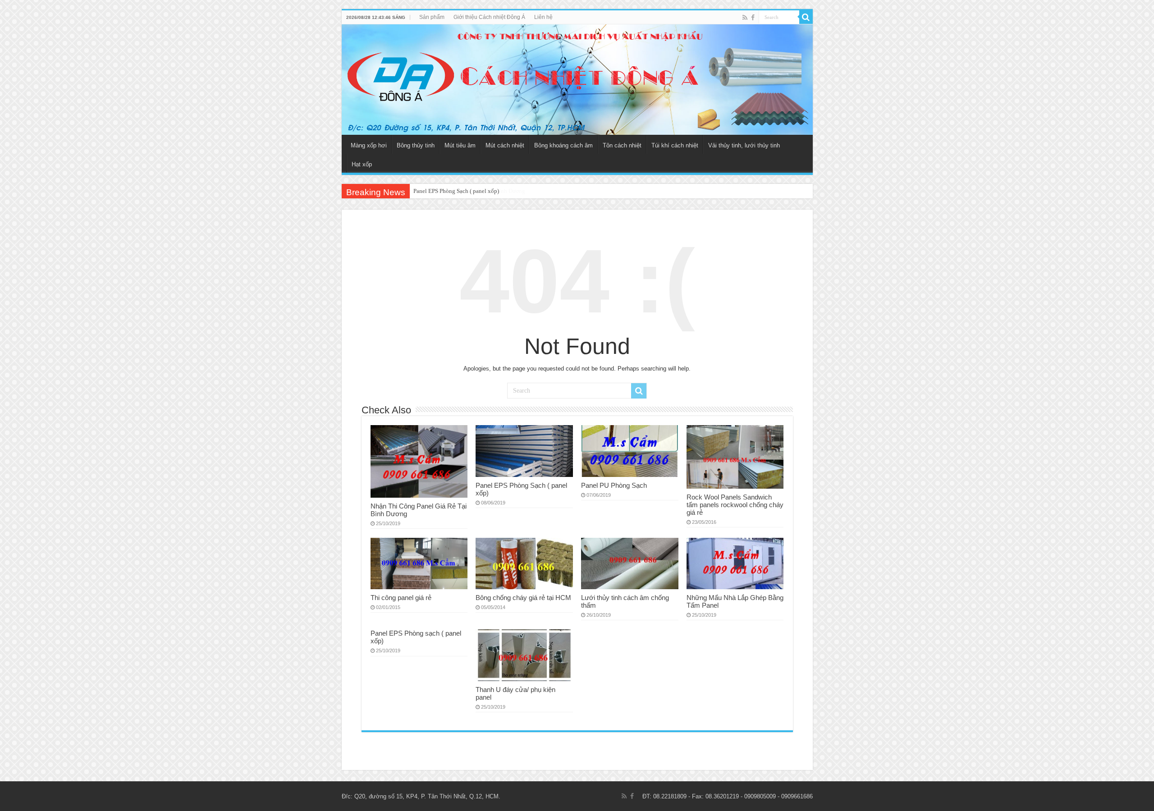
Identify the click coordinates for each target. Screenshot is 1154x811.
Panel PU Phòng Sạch (614, 485)
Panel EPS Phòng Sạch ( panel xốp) (456, 191)
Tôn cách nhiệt (622, 145)
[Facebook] (753, 17)
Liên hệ (543, 17)
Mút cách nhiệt (504, 145)
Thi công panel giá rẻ (401, 597)
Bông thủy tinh (416, 145)
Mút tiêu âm (460, 145)
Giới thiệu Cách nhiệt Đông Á (489, 17)
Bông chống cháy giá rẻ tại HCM (523, 597)
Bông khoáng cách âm (563, 145)
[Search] (806, 17)
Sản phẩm (431, 17)
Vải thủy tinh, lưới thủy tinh (744, 145)
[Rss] (745, 17)
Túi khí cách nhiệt (674, 145)
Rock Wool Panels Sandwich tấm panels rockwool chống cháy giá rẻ (735, 504)
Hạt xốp (362, 164)
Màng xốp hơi (369, 145)
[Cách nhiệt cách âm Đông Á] (577, 79)
